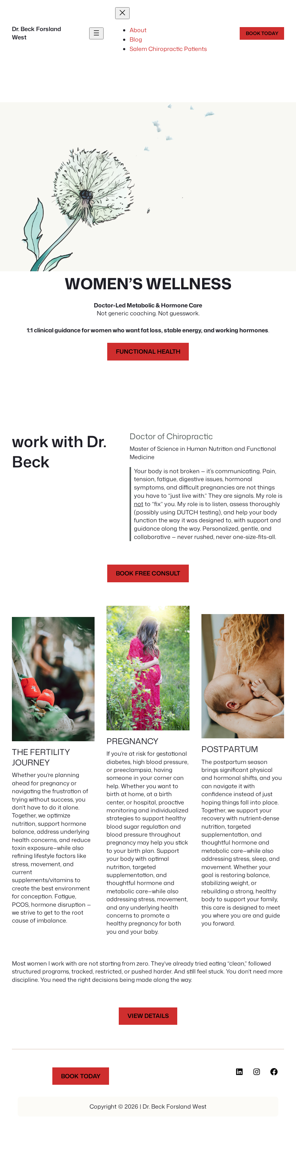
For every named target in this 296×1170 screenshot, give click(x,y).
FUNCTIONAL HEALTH (148, 351)
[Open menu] (96, 33)
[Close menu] (122, 13)
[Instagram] (256, 1071)
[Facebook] (274, 1071)
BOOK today (262, 33)
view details (148, 1015)
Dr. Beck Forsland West (36, 33)
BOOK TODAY (80, 1076)
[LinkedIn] (239, 1071)
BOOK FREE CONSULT (148, 573)
